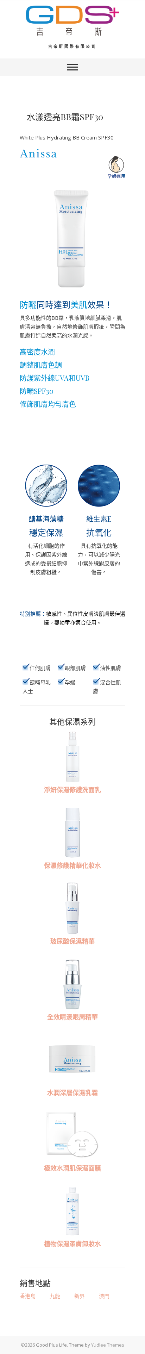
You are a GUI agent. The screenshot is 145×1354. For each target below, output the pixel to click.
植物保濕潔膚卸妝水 (72, 1244)
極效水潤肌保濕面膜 (72, 1168)
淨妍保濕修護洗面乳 (72, 789)
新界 (79, 1295)
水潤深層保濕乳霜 (72, 1092)
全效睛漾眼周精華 (72, 1017)
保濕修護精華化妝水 (72, 865)
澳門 (104, 1295)
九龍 (55, 1295)
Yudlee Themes (107, 1345)
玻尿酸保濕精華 (72, 941)
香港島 (28, 1295)
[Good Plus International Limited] (72, 20)
